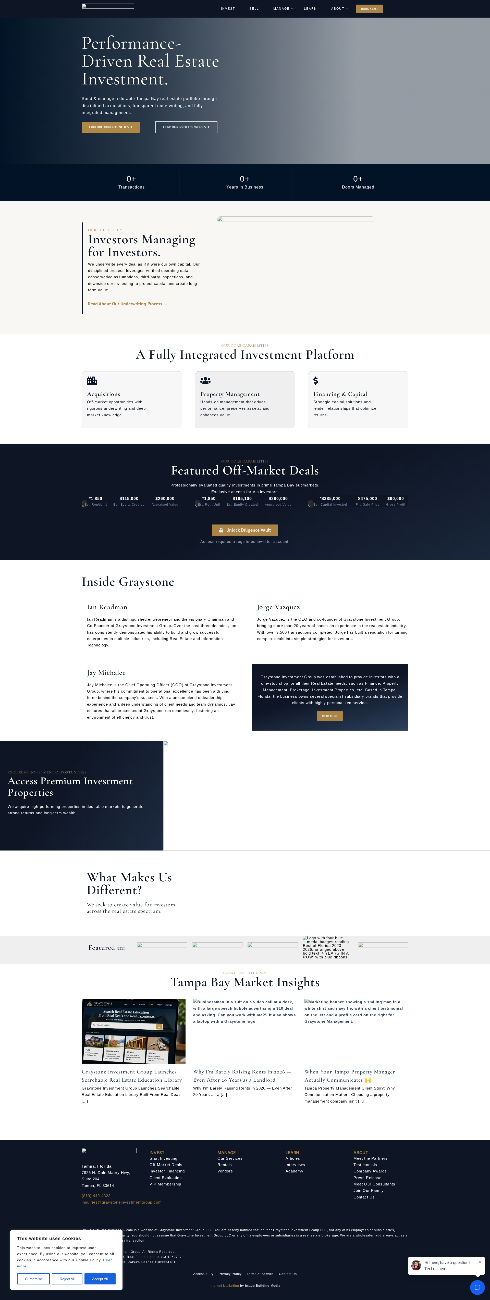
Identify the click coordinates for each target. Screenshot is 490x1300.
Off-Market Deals (166, 1164)
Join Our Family (368, 1190)
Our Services (230, 1158)
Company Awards (370, 1171)
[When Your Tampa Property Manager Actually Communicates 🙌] (356, 1031)
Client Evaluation (166, 1178)
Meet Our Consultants (374, 1184)
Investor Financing (167, 1171)
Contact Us (364, 1197)
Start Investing (163, 1158)
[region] (66, 1260)
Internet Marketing (224, 1286)
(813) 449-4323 (96, 1196)
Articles (293, 1158)
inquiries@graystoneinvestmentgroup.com (122, 1202)
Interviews (295, 1164)
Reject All (67, 1279)
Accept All (100, 1279)
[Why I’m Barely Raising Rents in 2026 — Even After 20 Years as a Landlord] (245, 1031)
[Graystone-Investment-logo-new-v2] (108, 5)
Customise (33, 1279)
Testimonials (365, 1164)
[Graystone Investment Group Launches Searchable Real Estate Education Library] (134, 1031)
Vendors (225, 1171)
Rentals (224, 1164)
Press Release (367, 1178)
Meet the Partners (370, 1158)
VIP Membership (165, 1184)
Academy (294, 1171)
